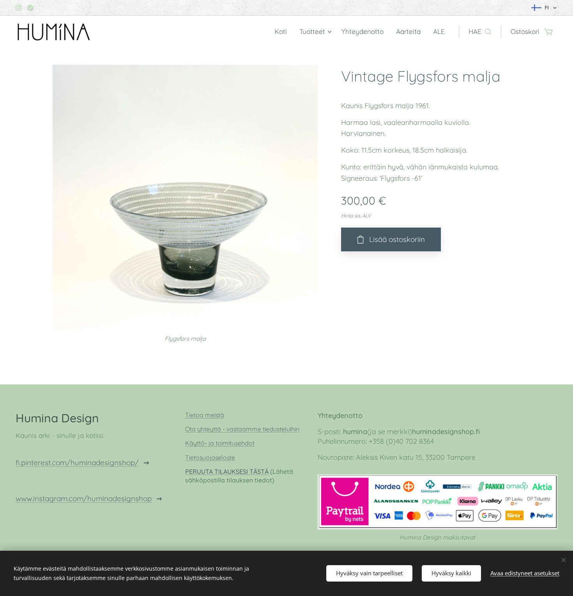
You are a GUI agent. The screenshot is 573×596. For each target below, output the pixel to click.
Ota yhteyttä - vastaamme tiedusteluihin (242, 429)
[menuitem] (282, 31)
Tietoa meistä (204, 415)
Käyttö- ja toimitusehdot (220, 443)
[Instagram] (18, 7)
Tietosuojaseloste (210, 457)
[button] (480, 31)
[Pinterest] (30, 7)
